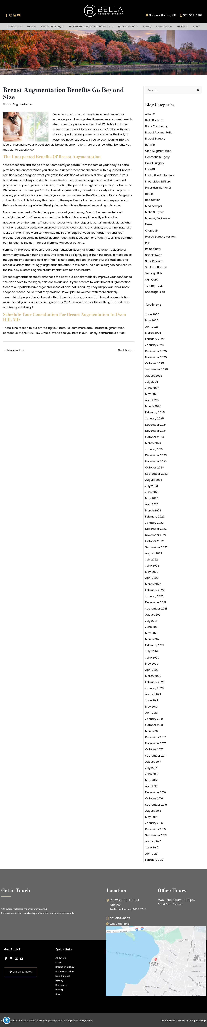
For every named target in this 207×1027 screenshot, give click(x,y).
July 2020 (151, 651)
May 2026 (151, 320)
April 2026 (152, 327)
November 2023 (156, 461)
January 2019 (154, 719)
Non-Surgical (62, 976)
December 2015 (155, 829)
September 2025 (156, 369)
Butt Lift (150, 145)
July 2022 (151, 559)
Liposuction (152, 200)
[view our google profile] (15, 15)
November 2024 (156, 431)
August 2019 (153, 694)
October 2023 (154, 467)
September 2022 (156, 547)
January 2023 (154, 523)
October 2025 (154, 363)
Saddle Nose (153, 255)
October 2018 (154, 725)
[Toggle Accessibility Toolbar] (6, 1020)
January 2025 (154, 418)
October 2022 (154, 541)
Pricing (59, 989)
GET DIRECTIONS (22, 971)
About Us (60, 957)
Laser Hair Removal (158, 187)
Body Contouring (156, 126)
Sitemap (200, 1020)
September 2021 (156, 608)
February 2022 (155, 590)
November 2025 (156, 357)
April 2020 (152, 670)
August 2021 (153, 614)
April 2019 (151, 713)
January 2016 (154, 823)
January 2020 (154, 688)
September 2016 (156, 805)
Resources (61, 985)
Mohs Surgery (154, 212)
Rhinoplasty (153, 249)
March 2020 (153, 676)
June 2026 (152, 314)
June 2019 (151, 700)
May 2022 (151, 572)
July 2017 (151, 768)
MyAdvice (87, 1020)
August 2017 (153, 762)
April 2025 (152, 400)
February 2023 (155, 516)
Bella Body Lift (154, 120)
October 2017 (154, 749)
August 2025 (153, 376)
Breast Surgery (155, 138)
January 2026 (154, 345)
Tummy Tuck (154, 286)
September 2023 (156, 474)
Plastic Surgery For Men (161, 236)
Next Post (126, 350)
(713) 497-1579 (32, 333)
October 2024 (154, 437)
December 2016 (155, 792)
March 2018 (152, 731)
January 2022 (154, 596)
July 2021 (151, 621)
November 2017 (155, 743)
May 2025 (151, 394)
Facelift (150, 169)
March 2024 (153, 443)
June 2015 (151, 847)
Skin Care (151, 279)
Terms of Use (185, 1020)
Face (58, 962)
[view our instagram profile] (11, 15)
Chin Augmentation (158, 151)
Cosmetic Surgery (157, 157)
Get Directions (119, 924)
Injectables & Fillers (158, 181)
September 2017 (156, 756)
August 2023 (153, 480)
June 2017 (151, 774)
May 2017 (151, 780)
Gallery (59, 980)
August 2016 (153, 811)
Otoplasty (152, 230)
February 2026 (155, 339)
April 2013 (151, 854)
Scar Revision (154, 261)
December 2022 (156, 529)
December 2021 (155, 602)
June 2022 (152, 565)
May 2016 (151, 817)
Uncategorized (155, 292)
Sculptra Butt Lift (156, 267)
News (148, 224)
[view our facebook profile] (7, 15)
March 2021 (152, 639)
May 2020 (151, 663)
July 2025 (151, 382)
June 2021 (151, 627)
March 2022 (153, 584)
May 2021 (151, 633)
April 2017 (151, 786)
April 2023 (152, 504)
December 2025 (156, 351)
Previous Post (14, 350)
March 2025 (153, 406)
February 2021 (154, 645)
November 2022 (156, 535)
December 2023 (156, 455)
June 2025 (152, 388)
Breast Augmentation (17, 104)
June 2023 (152, 492)
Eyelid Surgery (154, 163)
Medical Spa (153, 206)
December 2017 (155, 737)
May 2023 (151, 498)
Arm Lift (150, 114)
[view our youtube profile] (19, 15)
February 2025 (155, 412)
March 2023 (153, 510)
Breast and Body (64, 966)
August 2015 (153, 841)
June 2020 (152, 657)
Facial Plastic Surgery (159, 175)
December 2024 (156, 425)
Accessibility (168, 1020)
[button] (20, 26)
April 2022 (152, 578)
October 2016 (154, 798)
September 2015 (156, 835)
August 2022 (153, 553)
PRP (147, 243)
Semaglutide (153, 273)
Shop (58, 994)
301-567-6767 (192, 15)
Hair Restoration (64, 971)
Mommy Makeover (157, 218)
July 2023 (151, 486)
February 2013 (154, 860)
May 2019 (151, 706)
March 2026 (153, 333)
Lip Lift (149, 194)
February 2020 (155, 682)
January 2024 (154, 449)
